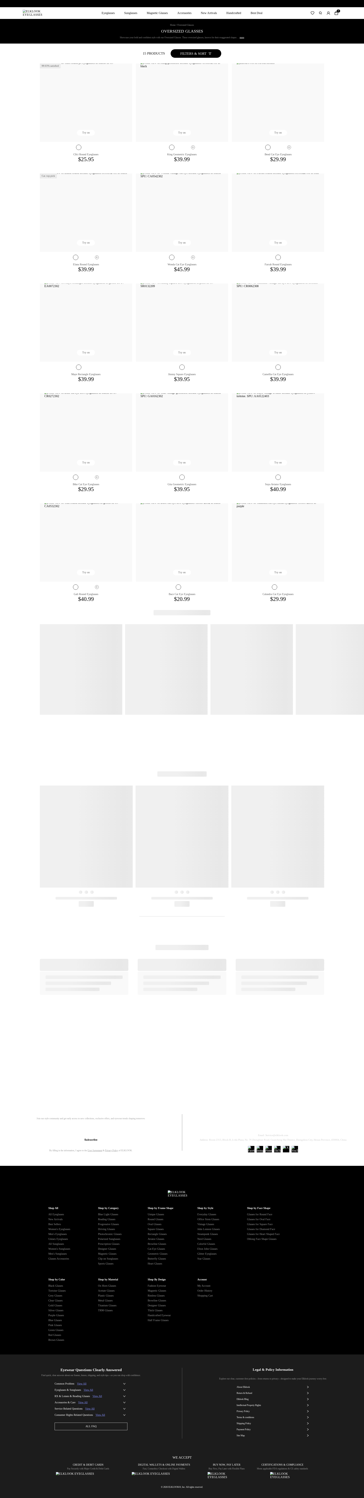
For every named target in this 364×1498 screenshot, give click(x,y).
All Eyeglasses (56, 1214)
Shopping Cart (205, 1295)
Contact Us (319, 1125)
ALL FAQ (91, 1426)
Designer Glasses (107, 1248)
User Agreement (95, 1150)
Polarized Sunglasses (109, 1239)
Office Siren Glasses (208, 1219)
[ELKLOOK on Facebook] (251, 1149)
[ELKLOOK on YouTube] (295, 1149)
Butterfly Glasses (157, 1258)
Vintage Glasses (205, 1224)
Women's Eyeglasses (59, 1229)
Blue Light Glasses (108, 1214)
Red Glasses (54, 1335)
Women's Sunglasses (59, 1248)
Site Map (241, 1435)
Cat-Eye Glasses (156, 1248)
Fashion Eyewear (157, 1285)
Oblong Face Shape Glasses (261, 1239)
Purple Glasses (56, 1315)
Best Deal (256, 13)
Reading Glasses (106, 1219)
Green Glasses (55, 1330)
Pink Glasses (55, 1325)
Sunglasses (130, 13)
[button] (312, 13)
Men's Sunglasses (57, 1253)
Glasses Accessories (58, 1258)
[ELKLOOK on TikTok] (277, 1149)
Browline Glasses (157, 1244)
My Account (203, 1285)
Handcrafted (233, 13)
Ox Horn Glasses (107, 1285)
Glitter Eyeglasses (207, 1253)
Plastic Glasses (106, 1295)
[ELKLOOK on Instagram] (260, 1149)
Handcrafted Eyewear (159, 1315)
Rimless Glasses (156, 1295)
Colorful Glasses (206, 1244)
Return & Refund (258, 1125)
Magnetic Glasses (157, 13)
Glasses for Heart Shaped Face (263, 1234)
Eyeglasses (108, 13)
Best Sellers (54, 1224)
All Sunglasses (56, 1244)
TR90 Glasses (105, 1310)
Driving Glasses (106, 1229)
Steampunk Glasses (207, 1234)
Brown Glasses (56, 1340)
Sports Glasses (105, 1263)
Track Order (228, 1125)
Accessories (184, 13)
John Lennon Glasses (208, 1229)
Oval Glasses (154, 1224)
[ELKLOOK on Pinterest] (268, 1149)
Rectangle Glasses (157, 1234)
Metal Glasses (105, 1300)
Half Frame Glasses (158, 1320)
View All (81, 1383)
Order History (204, 1290)
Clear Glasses (55, 1300)
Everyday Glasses (206, 1214)
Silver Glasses (55, 1310)
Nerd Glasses (204, 1239)
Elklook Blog (243, 1399)
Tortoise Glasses (57, 1290)
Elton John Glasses (207, 1248)
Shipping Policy (290, 1125)
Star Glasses (203, 1258)
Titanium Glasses (107, 1305)
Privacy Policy (111, 1150)
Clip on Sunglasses (108, 1258)
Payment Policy (244, 1429)
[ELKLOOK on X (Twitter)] (286, 1149)
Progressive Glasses (108, 1224)
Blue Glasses (55, 1320)
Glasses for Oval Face (258, 1219)
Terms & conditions (245, 1417)
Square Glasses (156, 1229)
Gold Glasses (55, 1305)
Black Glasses (55, 1285)
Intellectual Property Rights (249, 1405)
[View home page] (35, 13)
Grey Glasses (55, 1295)
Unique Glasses (156, 1214)
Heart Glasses (155, 1263)
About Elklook (243, 1387)
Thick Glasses (155, 1310)
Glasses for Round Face (259, 1214)
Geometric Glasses (157, 1253)
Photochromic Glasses (110, 1234)
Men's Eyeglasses (57, 1234)
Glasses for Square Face (260, 1224)
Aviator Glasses (156, 1239)
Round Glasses (155, 1219)
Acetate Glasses (106, 1290)
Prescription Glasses (108, 1244)
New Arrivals (209, 13)
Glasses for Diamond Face (261, 1229)
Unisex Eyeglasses (58, 1239)
